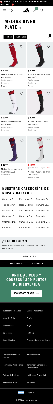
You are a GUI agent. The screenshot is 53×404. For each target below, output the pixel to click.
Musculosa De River (26, 199)
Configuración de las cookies (11, 356)
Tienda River (8, 205)
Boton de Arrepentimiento (38, 340)
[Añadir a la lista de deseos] (22, 47)
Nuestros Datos (33, 355)
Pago (29, 326)
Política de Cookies (11, 375)
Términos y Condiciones (13, 365)
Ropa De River (26, 205)
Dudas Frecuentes (35, 311)
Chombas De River (8, 222)
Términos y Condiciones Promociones (37, 366)
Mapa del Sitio (9, 318)
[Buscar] (41, 10)
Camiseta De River (8, 199)
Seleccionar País (10, 382)
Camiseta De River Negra (25, 222)
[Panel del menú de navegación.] (4, 10)
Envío (29, 318)
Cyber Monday (9, 340)
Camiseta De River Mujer (42, 199)
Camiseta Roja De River (26, 216)
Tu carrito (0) (37, 264)
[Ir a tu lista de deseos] (11, 10)
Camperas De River (9, 216)
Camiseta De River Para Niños (42, 211)
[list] (22, 37)
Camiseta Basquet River (43, 216)
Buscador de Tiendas (12, 311)
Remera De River (7, 211)
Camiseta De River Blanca (42, 228)
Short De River (26, 211)
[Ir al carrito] (48, 10)
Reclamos (31, 382)
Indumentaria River (26, 228)
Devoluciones (8, 326)
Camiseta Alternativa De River (9, 228)
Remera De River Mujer (42, 205)
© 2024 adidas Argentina (26, 400)
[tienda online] (26, 11)
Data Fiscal (7, 333)
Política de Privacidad (36, 375)
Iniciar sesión (16, 264)
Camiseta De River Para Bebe (42, 222)
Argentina (30, 393)
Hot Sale (30, 333)
